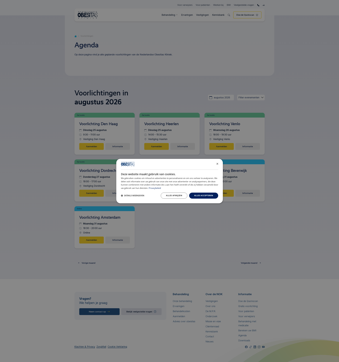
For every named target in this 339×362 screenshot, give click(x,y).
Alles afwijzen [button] (174, 195)
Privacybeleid (155, 188)
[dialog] (169, 181)
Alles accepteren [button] (203, 195)
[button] (132, 195)
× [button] (217, 164)
